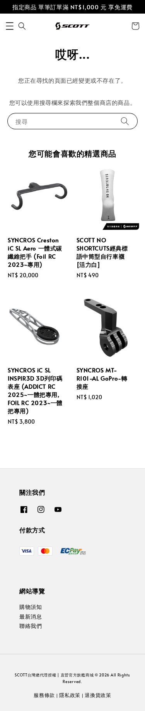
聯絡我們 (30, 625)
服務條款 (44, 695)
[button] (9, 26)
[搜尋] (125, 121)
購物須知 (30, 606)
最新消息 (30, 616)
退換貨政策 (98, 695)
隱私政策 (69, 695)
